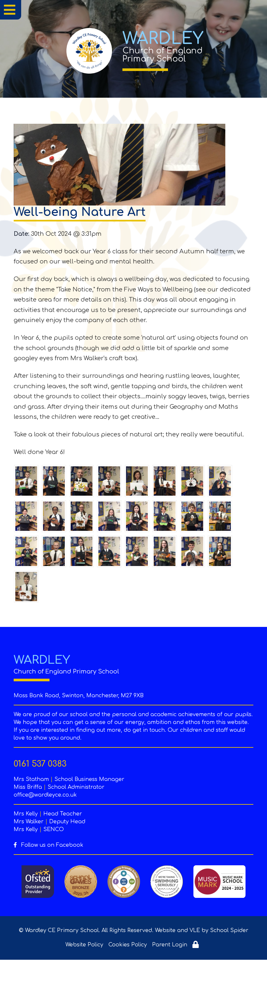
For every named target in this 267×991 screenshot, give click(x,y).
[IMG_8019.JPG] (26, 551)
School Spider (229, 930)
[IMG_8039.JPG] (109, 551)
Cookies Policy (127, 945)
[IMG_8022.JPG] (165, 516)
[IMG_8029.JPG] (81, 481)
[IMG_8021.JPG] (165, 481)
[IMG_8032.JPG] (137, 481)
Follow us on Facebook (51, 845)
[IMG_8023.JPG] (26, 516)
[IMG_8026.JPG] (109, 516)
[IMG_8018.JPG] (26, 481)
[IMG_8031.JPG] (81, 516)
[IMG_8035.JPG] (165, 551)
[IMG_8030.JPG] (54, 551)
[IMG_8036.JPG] (26, 586)
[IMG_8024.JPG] (220, 481)
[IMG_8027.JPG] (109, 481)
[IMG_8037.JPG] (54, 516)
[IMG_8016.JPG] (192, 516)
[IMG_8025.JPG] (192, 481)
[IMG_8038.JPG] (137, 516)
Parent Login (169, 945)
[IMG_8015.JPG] (220, 551)
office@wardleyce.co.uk (45, 795)
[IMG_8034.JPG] (81, 551)
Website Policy (84, 945)
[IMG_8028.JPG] (137, 551)
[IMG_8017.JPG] (220, 516)
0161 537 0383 (40, 764)
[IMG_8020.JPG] (54, 481)
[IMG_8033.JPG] (192, 551)
